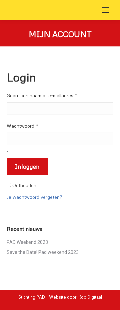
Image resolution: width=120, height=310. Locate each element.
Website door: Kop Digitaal (75, 297)
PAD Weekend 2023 (27, 242)
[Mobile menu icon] (106, 10)
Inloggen (27, 166)
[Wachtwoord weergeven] (7, 151)
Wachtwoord (22, 126)
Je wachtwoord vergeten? (34, 197)
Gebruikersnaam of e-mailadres (42, 95)
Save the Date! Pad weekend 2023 (43, 252)
